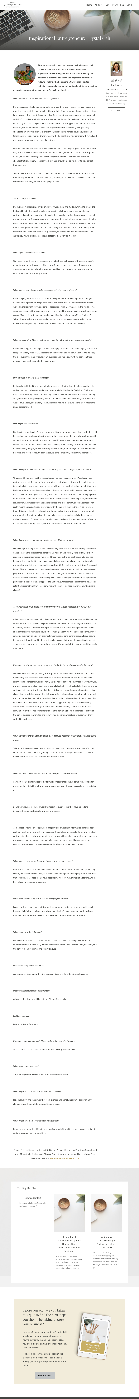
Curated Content (33, 1197)
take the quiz (44, 1375)
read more (116, 110)
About (98, 5)
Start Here (118, 5)
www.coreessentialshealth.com (64, 1158)
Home (89, 5)
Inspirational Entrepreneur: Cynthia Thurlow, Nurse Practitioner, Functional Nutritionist (69, 1243)
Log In (130, 5)
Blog (107, 5)
